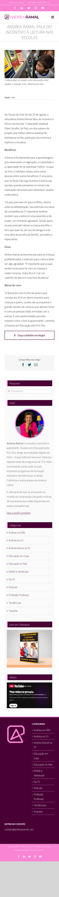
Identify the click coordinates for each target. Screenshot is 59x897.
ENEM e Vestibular (19, 571)
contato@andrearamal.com (38, 2)
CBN (13, 97)
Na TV (12, 579)
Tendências (15, 603)
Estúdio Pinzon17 (37, 850)
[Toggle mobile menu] (52, 17)
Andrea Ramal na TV (19, 548)
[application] (29, 695)
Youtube (13, 610)
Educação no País (18, 563)
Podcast (13, 587)
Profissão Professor (19, 595)
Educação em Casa (19, 556)
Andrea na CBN (17, 532)
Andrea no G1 (16, 540)
